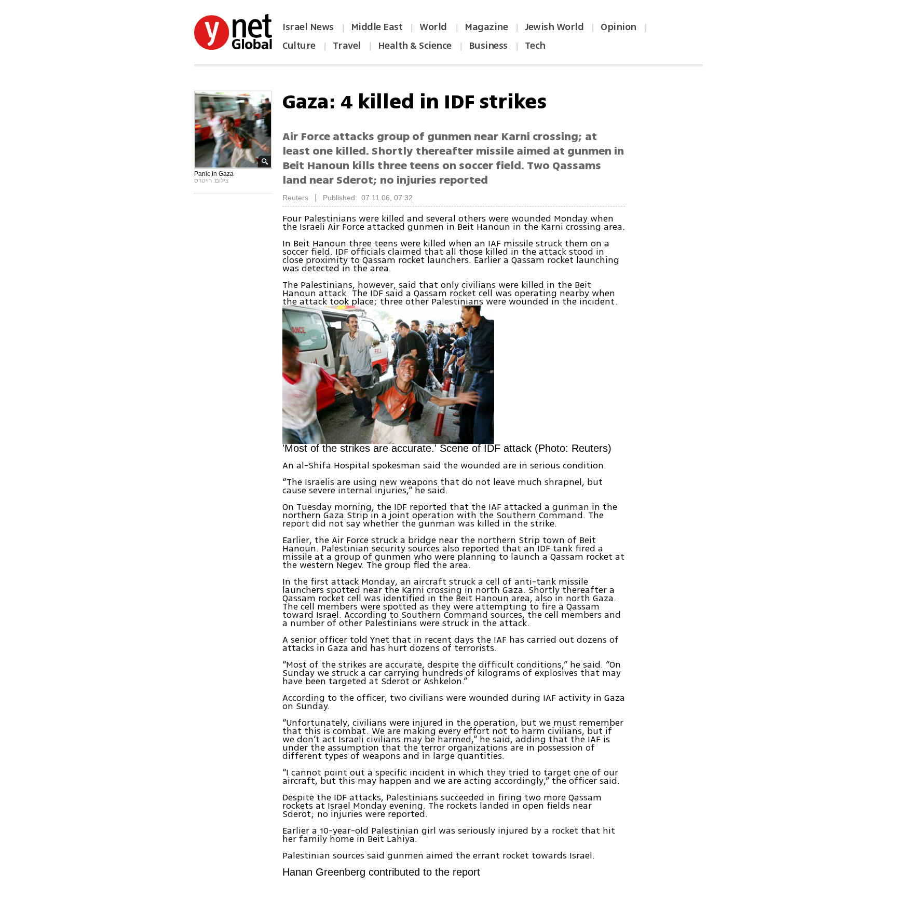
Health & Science (415, 45)
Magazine (486, 27)
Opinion (618, 27)
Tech (535, 45)
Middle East (377, 27)
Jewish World (554, 27)
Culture (299, 45)
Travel (347, 45)
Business (488, 45)
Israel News (308, 27)
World (434, 27)
